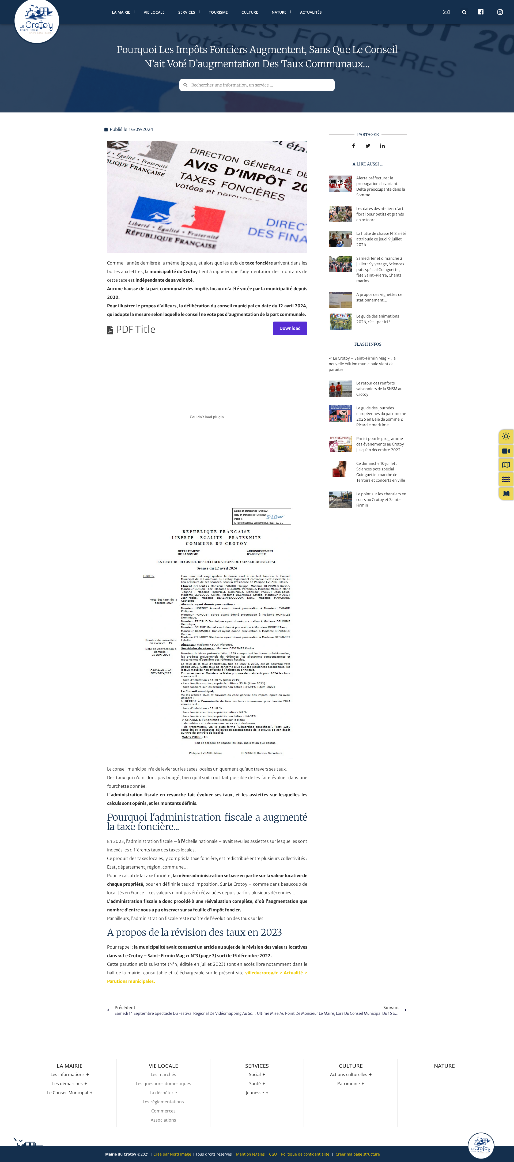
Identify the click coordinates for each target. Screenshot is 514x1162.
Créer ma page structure (358, 1154)
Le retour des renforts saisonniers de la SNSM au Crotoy (379, 389)
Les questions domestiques (163, 1083)
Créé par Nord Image (172, 1154)
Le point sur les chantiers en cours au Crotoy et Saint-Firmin (381, 500)
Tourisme (218, 12)
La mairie (121, 12)
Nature (279, 12)
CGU (273, 1154)
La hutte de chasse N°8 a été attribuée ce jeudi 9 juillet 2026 (381, 239)
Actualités (311, 12)
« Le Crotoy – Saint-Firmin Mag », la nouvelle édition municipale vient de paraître (362, 364)
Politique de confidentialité (305, 1154)
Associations (163, 1120)
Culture (249, 12)
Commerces (163, 1111)
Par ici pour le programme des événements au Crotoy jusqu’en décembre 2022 (380, 444)
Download (290, 328)
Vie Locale (154, 12)
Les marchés (163, 1074)
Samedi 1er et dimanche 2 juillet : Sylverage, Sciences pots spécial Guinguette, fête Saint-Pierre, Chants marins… (380, 269)
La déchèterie (163, 1093)
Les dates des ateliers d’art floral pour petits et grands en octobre (380, 214)
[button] (464, 12)
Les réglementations (163, 1102)
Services (186, 12)
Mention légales (250, 1154)
